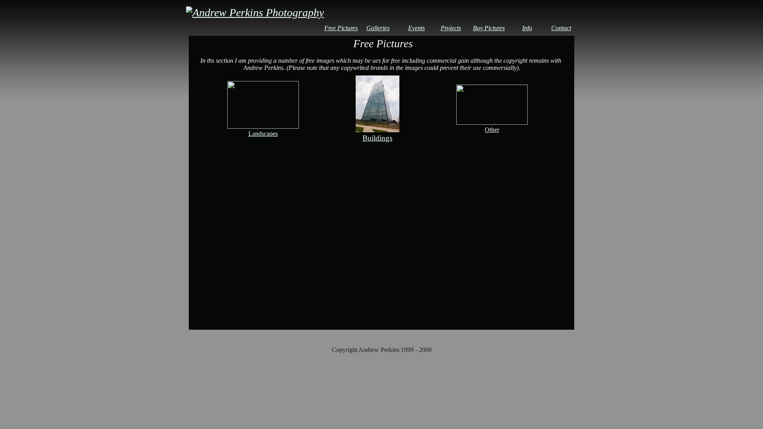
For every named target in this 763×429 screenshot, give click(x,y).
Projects (451, 28)
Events (416, 28)
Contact (561, 28)
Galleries (377, 28)
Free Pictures (341, 28)
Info (527, 28)
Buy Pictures (489, 28)
